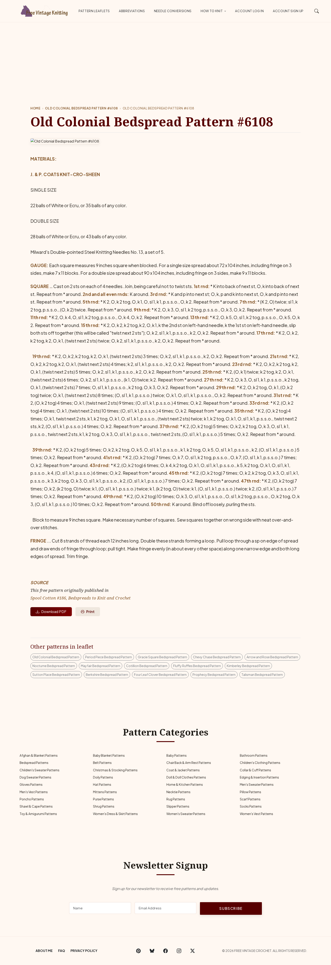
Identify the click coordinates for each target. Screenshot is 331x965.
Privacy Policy (83, 951)
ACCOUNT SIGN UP (288, 11)
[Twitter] (192, 950)
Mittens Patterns (105, 792)
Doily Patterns (103, 777)
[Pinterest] (138, 950)
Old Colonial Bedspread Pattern (55, 657)
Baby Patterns (176, 755)
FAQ (61, 951)
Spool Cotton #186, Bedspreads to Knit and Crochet (80, 598)
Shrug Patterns (103, 806)
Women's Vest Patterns (256, 814)
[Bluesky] (152, 950)
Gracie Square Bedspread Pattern (162, 657)
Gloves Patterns (31, 784)
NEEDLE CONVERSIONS (173, 11)
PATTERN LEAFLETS (94, 11)
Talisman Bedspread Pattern (262, 674)
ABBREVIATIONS (132, 11)
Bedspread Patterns (34, 763)
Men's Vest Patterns (34, 792)
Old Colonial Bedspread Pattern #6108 (81, 108)
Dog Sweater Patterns (35, 777)
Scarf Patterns (250, 799)
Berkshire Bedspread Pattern (107, 674)
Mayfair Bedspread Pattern (100, 666)
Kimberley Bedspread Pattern (248, 666)
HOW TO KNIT (212, 11)
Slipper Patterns (177, 806)
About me (44, 951)
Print (90, 611)
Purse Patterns (103, 799)
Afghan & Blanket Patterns (39, 755)
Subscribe (230, 908)
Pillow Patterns (250, 792)
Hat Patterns (102, 784)
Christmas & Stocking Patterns (115, 770)
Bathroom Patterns (254, 755)
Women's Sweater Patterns (185, 814)
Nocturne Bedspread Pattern (53, 666)
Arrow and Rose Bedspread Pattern (272, 657)
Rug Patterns (175, 799)
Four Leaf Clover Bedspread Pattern (160, 674)
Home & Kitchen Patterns (184, 784)
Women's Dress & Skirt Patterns (115, 814)
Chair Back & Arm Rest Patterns (188, 763)
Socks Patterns (251, 806)
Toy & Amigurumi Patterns (38, 814)
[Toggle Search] (316, 11)
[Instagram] (179, 950)
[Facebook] (165, 950)
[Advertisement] (165, 56)
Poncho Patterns (32, 799)
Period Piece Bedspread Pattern (108, 657)
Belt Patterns (102, 763)
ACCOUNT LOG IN (249, 11)
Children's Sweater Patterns (39, 770)
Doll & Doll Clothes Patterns (186, 777)
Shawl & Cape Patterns (36, 806)
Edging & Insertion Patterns (259, 777)
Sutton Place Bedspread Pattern (56, 674)
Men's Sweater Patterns (257, 784)
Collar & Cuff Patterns (255, 770)
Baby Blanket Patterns (109, 755)
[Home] (45, 10)
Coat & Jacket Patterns (183, 770)
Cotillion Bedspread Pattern (146, 666)
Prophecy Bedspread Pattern (214, 674)
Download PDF (53, 611)
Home (35, 108)
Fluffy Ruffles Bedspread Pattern (197, 666)
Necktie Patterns (178, 792)
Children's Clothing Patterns (260, 763)
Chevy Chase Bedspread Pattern (217, 657)
